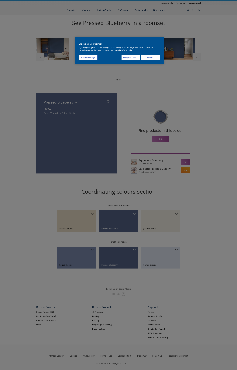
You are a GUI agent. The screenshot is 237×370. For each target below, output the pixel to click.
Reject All (151, 58)
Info (130, 50)
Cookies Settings (88, 58)
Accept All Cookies (130, 58)
